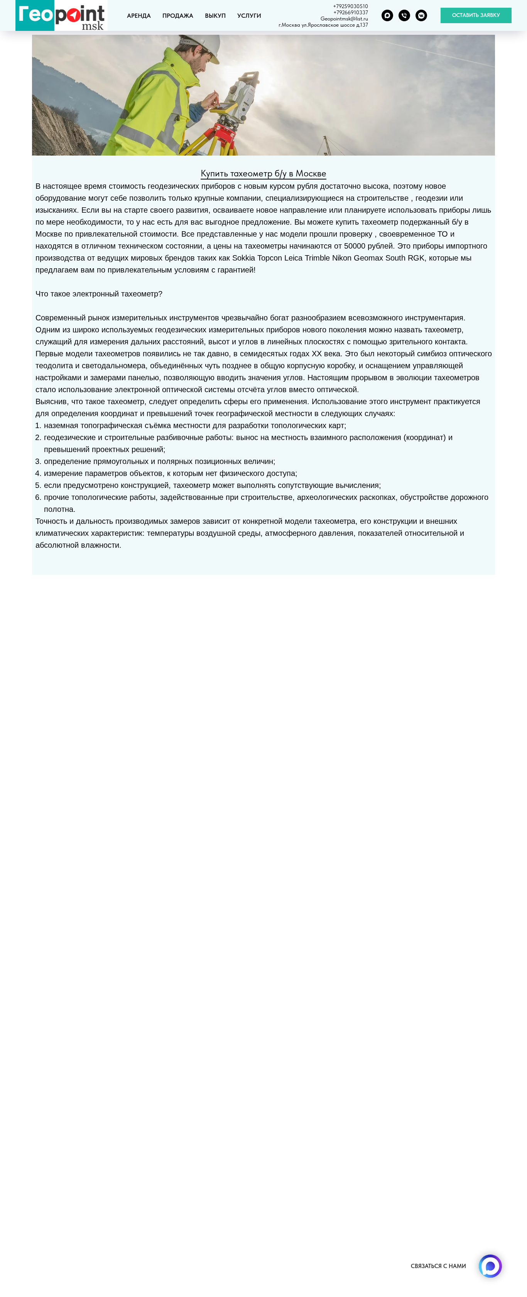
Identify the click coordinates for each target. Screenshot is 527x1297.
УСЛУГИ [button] (249, 15)
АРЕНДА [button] (139, 15)
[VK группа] (421, 15)
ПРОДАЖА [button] (177, 15)
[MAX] (387, 15)
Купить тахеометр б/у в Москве (263, 173)
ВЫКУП (215, 15)
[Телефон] (404, 15)
